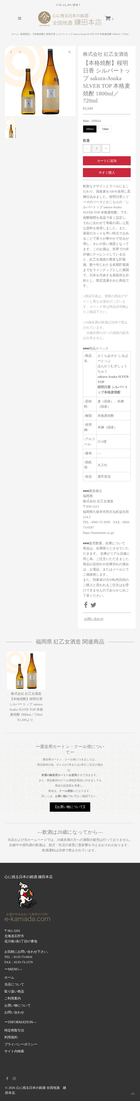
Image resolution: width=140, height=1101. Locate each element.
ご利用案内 (12, 998)
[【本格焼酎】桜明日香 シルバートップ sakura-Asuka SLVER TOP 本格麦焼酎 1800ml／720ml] (26, 671)
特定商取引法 (14, 1030)
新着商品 (25, 34)
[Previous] (11, 52)
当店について (14, 984)
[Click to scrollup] (132, 1093)
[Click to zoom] (70, 52)
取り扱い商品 (14, 991)
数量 (86, 140)
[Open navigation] (19, 18)
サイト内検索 (14, 1051)
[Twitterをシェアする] (93, 606)
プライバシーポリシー (20, 1044)
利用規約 (11, 1037)
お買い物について (17, 1005)
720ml (105, 129)
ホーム (15, 34)
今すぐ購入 (107, 172)
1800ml (90, 129)
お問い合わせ (94, 619)
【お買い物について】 (70, 807)
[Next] (20, 52)
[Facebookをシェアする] (86, 606)
